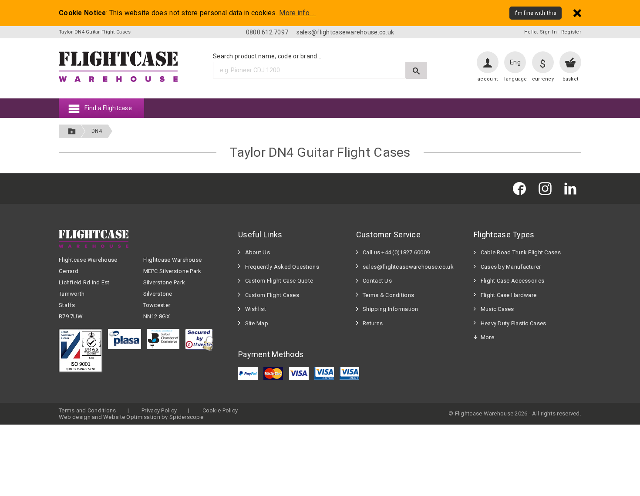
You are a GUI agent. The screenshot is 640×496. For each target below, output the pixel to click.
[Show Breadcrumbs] (72, 131)
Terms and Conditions (87, 410)
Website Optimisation (131, 417)
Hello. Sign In (540, 32)
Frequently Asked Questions (282, 266)
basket (571, 79)
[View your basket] (570, 62)
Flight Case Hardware (509, 295)
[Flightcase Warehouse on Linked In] (572, 188)
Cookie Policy (220, 410)
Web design (75, 417)
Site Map (256, 323)
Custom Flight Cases (272, 295)
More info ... (297, 13)
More (487, 337)
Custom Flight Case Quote (279, 280)
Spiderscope (186, 417)
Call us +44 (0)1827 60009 (396, 252)
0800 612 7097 (267, 32)
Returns (373, 323)
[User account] (488, 62)
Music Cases (497, 309)
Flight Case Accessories (512, 280)
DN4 (96, 131)
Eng (515, 62)
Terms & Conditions (388, 295)
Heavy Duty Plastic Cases (513, 323)
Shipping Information (390, 309)
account (488, 79)
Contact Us (377, 280)
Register (571, 32)
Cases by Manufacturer (511, 266)
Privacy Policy (159, 410)
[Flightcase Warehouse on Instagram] (547, 188)
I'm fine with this (535, 13)
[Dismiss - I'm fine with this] (577, 13)
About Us (257, 252)
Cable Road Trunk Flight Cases (521, 252)
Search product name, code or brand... (267, 56)
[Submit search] (416, 70)
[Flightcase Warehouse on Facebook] (521, 188)
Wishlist (255, 309)
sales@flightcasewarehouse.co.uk (345, 32)
